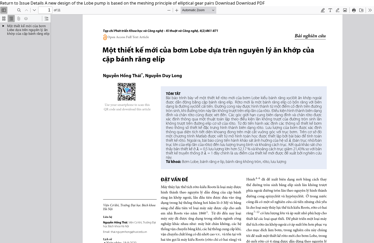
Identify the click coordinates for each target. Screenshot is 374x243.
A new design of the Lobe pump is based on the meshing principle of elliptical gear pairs (130, 3)
